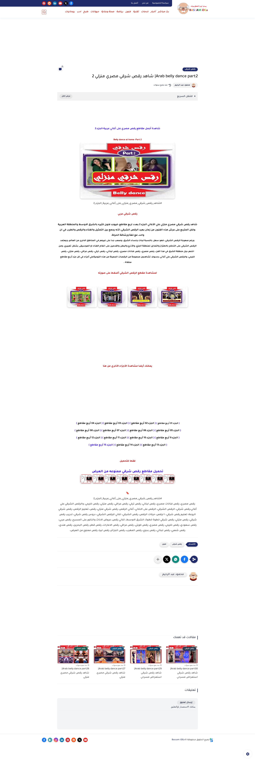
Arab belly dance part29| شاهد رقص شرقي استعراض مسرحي (148, 673)
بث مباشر (163, 12)
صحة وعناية (107, 12)
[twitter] (66, 3)
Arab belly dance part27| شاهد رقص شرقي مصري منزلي (111, 673)
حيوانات (94, 12)
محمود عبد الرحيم (182, 85)
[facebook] (71, 3)
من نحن (145, 3)
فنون (128, 12)
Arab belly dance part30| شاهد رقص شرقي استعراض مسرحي (184, 673)
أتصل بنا (134, 3)
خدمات (144, 12)
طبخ (85, 12)
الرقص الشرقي (130, 230)
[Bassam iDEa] (193, 8)
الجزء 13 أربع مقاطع (154, 445)
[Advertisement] (127, 44)
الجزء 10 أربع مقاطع (141, 438)
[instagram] (56, 740)
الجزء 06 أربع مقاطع (141, 430)
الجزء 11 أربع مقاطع (115, 438)
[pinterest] (44, 3)
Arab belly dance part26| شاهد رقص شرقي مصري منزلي (74, 673)
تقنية (136, 12)
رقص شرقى (190, 69)
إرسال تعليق (186, 702)
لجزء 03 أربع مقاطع (115, 423)
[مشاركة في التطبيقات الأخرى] (158, 559)
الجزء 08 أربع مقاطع (87, 430)
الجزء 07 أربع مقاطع (114, 430)
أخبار (153, 12)
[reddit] (49, 3)
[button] (184, 559)
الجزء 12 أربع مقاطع (89, 438)
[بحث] (44, 12)
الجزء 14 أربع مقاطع (127, 445)
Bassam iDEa (178, 740)
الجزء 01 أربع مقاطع (168, 423)
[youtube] (60, 3)
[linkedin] (55, 3)
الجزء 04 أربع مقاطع (89, 423)
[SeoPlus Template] (211, 740)
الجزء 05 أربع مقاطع (167, 430)
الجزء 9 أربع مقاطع (167, 438)
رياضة (119, 12)
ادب (79, 12)
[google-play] (50, 740)
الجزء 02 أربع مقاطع (142, 423)
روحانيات (70, 12)
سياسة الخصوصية (160, 3)
